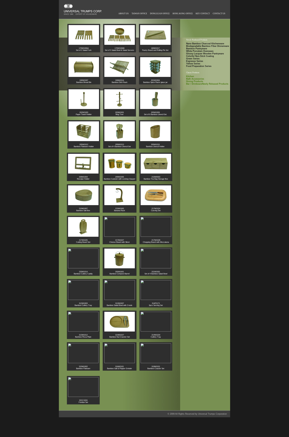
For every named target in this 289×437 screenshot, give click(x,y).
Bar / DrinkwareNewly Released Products (207, 84)
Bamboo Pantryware (196, 48)
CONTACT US (219, 13)
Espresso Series (194, 61)
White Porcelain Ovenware (199, 51)
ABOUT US (123, 13)
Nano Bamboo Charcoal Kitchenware (205, 43)
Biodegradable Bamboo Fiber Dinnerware (207, 46)
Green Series (193, 58)
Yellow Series (193, 63)
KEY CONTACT (203, 13)
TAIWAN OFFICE (139, 13)
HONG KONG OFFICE (183, 13)
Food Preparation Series (198, 66)
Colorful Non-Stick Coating (200, 56)
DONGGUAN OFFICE (160, 13)
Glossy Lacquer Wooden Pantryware (205, 53)
